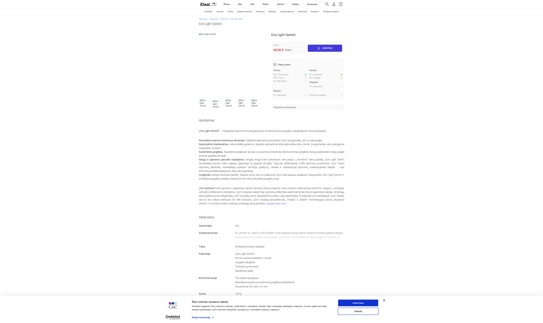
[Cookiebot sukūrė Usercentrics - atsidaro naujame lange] (172, 317)
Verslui (230, 11)
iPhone (227, 4)
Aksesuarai (312, 4)
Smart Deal (302, 11)
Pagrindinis (203, 19)
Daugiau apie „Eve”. (276, 203)
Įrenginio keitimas (244, 11)
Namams (224, 19)
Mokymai (272, 11)
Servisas (219, 11)
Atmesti (358, 311)
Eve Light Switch (237, 19)
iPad (252, 4)
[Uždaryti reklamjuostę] (384, 300)
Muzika (295, 4)
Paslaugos (260, 11)
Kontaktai (208, 11)
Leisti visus (358, 303)
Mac (240, 4)
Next (264, 104)
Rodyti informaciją (201, 317)
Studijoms (315, 11)
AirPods (280, 4)
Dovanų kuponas (287, 11)
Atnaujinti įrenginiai (331, 11)
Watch (266, 4)
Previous (196, 104)
